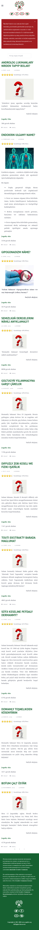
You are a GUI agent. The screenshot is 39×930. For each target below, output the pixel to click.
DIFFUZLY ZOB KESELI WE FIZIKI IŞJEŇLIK (17, 465)
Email (13, 127)
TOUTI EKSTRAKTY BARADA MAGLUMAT (18, 539)
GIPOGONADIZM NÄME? (15, 252)
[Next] (24, 849)
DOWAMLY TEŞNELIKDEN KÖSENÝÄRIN (16, 710)
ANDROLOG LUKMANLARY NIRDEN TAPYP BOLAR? (17, 64)
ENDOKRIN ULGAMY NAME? (18, 135)
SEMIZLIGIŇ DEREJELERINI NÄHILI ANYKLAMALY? (17, 319)
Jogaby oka (6, 236)
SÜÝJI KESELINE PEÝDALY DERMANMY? (17, 613)
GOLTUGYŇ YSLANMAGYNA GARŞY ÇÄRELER (18, 382)
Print (5, 127)
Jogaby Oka (6, 119)
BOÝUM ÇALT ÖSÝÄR (13, 783)
